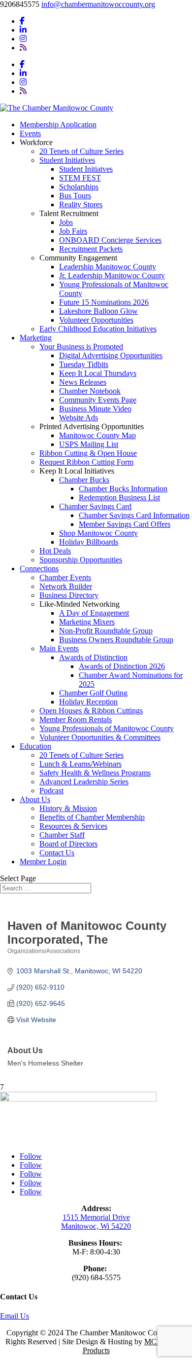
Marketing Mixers (87, 622)
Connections (39, 568)
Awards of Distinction (93, 657)
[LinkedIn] (23, 30)
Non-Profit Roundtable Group (106, 630)
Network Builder (65, 586)
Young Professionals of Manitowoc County (106, 728)
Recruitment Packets (91, 249)
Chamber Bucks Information (123, 488)
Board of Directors (68, 844)
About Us (35, 799)
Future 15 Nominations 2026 (104, 302)
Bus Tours (75, 195)
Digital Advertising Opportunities (110, 355)
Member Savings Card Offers (124, 524)
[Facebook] (22, 21)
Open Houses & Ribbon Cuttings (91, 710)
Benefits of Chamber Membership (92, 817)
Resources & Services (73, 826)
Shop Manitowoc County (98, 533)
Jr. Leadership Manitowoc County (112, 275)
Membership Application (58, 124)
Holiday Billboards (88, 542)
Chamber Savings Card (95, 506)
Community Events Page (97, 400)
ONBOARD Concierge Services (110, 240)
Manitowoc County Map (97, 435)
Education (35, 746)
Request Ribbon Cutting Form (86, 462)
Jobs (66, 222)
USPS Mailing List (88, 444)
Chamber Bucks (84, 480)
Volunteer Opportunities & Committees (99, 737)
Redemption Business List (119, 497)
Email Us (14, 1316)
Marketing (36, 337)
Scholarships (78, 187)
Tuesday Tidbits (83, 364)
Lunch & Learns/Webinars (80, 764)
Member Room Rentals (75, 719)
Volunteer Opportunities (96, 320)
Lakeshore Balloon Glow (98, 311)
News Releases (82, 382)
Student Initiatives (67, 160)
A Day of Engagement (94, 613)
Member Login (43, 861)
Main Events (59, 648)
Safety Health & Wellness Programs (95, 773)
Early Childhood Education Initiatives (98, 329)
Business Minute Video (95, 409)
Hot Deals (55, 551)
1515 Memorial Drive (96, 1217)
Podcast (51, 790)
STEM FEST (80, 178)
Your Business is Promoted (81, 346)
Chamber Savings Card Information (134, 515)
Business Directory (68, 595)
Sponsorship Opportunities (80, 559)
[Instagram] (23, 39)
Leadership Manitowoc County (107, 266)
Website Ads (78, 417)
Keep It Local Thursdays (97, 373)
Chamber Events (65, 577)
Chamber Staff (62, 835)
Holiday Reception (88, 702)
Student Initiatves (86, 169)
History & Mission (68, 808)
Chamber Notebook (90, 391)
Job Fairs (73, 231)
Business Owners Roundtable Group (116, 639)
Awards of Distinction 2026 (122, 666)
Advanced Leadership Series (83, 781)
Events (30, 133)
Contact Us (56, 852)
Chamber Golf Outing (93, 693)
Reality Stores (80, 204)
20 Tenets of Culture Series (81, 151)
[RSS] (23, 47)
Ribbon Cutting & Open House (88, 453)
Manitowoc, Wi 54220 (96, 1226)
